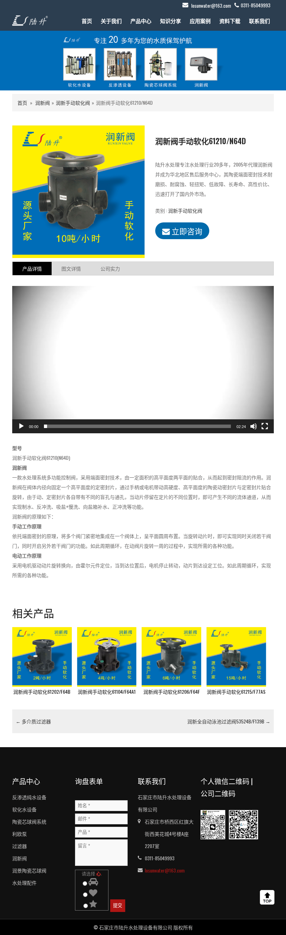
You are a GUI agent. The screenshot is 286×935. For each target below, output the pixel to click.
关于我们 (111, 20)
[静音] (253, 426)
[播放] (21, 426)
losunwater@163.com (211, 5)
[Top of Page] (268, 897)
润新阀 (42, 102)
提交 (117, 905)
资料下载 (229, 20)
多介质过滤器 (33, 721)
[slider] (137, 426)
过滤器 (19, 845)
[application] (143, 359)
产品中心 (140, 20)
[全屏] (264, 426)
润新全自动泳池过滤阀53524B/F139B (228, 721)
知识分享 (170, 20)
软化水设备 (24, 809)
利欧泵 (19, 833)
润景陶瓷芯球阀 (29, 870)
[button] (143, 360)
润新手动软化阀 (73, 102)
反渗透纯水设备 (29, 797)
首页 (87, 20)
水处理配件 (24, 882)
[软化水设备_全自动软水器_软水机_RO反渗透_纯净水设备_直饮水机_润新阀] (30, 19)
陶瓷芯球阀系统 (29, 821)
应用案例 (200, 20)
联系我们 (259, 20)
